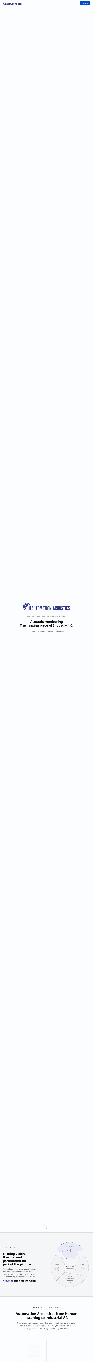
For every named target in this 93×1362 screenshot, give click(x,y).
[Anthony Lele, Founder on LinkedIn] (34, 1351)
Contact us (85, 3)
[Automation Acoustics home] (12, 3)
